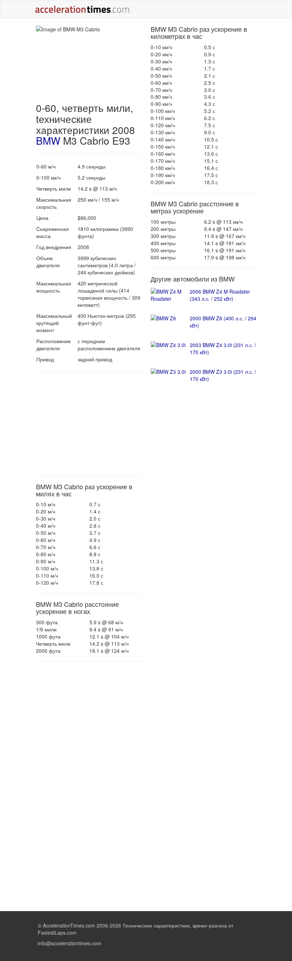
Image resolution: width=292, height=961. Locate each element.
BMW (48, 140)
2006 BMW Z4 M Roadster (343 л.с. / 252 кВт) (220, 295)
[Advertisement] (89, 424)
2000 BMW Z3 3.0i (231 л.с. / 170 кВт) (223, 375)
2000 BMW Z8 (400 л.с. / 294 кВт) (223, 322)
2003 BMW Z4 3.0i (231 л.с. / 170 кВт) (223, 348)
